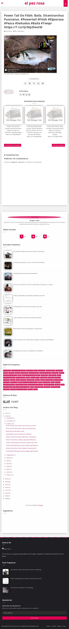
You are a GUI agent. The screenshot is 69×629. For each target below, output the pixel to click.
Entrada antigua (58, 145)
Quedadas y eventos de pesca (28, 382)
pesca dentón (58, 380)
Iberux (33, 377)
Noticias (22, 380)
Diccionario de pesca (10, 375)
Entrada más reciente (12, 145)
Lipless (13, 380)
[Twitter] (33, 236)
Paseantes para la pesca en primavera (25, 273)
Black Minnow (50, 370)
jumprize (57, 377)
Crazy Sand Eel (33, 373)
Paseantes (49, 380)
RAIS (40, 382)
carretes (11, 373)
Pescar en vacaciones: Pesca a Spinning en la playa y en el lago (33, 284)
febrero (9, 475)
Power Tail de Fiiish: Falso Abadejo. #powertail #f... (21, 448)
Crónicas (55, 373)
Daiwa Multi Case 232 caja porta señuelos (19, 434)
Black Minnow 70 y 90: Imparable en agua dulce (27, 328)
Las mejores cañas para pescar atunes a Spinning (28, 251)
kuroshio (6, 380)
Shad (62, 384)
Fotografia (44, 375)
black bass (41, 370)
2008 (6, 498)
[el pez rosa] (6, 549)
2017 (6, 413)
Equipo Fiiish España (29, 375)
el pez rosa (34, 3)
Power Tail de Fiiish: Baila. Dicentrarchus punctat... (21, 425)
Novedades (30, 380)
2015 (6, 479)
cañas (5, 373)
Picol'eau (6, 382)
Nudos (37, 380)
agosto (9, 458)
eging (19, 375)
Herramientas (20, 377)
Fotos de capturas (9, 377)
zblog (35, 389)
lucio (17, 380)
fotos (58, 375)
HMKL (27, 377)
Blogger (40, 505)
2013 (6, 484)
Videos (30, 389)
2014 (6, 482)
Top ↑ (64, 626)
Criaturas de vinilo (45, 373)
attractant (30, 370)
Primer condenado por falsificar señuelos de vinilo (29, 295)
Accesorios (7, 370)
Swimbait (6, 389)
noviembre (10, 421)
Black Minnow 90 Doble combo (15, 431)
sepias (57, 384)
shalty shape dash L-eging (21, 387)
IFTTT (37, 377)
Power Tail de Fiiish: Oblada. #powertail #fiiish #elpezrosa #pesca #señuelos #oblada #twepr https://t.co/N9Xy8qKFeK (13, 130)
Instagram (44, 377)
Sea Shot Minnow (9, 384)
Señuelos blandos (21, 384)
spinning (47, 387)
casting (17, 373)
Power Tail (14, 382)
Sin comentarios (19, 31)
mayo (8, 466)
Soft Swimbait (39, 387)
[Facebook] (21, 236)
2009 (6, 496)
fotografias (52, 375)
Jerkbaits (50, 377)
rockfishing (46, 382)
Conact (54, 626)
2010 (6, 493)
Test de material (22, 389)
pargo (42, 380)
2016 (6, 416)
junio (8, 463)
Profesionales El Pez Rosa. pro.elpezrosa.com (27, 306)
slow (32, 387)
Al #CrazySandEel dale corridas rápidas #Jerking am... (22, 445)
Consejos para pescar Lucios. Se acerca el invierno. (29, 262)
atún (35, 370)
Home (48, 626)
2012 (6, 487)
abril (8, 469)
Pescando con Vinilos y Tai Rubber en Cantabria (28, 351)
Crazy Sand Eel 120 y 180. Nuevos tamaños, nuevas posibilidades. (33, 339)
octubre (9, 423)
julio (8, 461)
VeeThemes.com (33, 626)
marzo (9, 472)
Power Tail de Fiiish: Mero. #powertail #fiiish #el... (21, 428)
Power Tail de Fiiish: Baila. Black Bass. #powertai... (21, 437)
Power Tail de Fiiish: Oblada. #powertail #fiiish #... (21, 440)
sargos (58, 382)
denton (61, 373)
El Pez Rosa (8, 31)
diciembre (10, 418)
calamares (59, 370)
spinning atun (55, 387)
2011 (6, 490)
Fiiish (38, 375)
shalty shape (8, 387)
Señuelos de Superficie (35, 384)
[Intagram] (45, 236)
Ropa (52, 382)
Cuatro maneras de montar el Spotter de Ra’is (27, 317)
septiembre (10, 455)
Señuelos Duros (49, 384)
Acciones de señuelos (18, 370)
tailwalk (13, 389)
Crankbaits (24, 373)
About (59, 626)
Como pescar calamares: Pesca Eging (21, 587)
